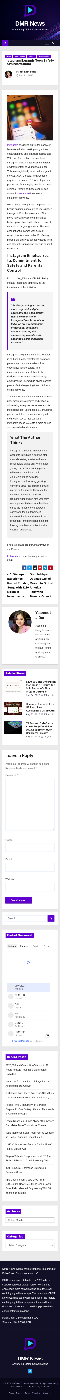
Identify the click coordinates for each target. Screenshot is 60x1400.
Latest (31, 56)
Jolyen (47, 736)
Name (9, 839)
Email (9, 859)
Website (9, 879)
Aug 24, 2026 (33, 695)
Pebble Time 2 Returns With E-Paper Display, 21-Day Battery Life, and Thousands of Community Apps (30, 1109)
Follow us (12, 556)
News (8, 56)
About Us (47, 1393)
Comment (11, 775)
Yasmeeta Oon (28, 72)
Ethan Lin (48, 695)
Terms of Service (32, 1393)
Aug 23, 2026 (33, 714)
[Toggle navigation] (47, 42)
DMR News (30, 23)
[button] (54, 43)
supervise (24, 193)
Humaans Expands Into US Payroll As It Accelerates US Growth (40, 707)
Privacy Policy (15, 1393)
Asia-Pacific (20, 56)
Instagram (12, 145)
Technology (43, 56)
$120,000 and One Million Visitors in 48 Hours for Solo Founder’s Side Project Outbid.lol (27, 1069)
